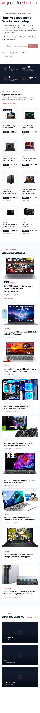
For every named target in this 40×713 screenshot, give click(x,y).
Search (32, 46)
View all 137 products (10, 103)
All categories (32, 617)
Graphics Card (7, 57)
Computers (13, 53)
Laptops (23, 53)
